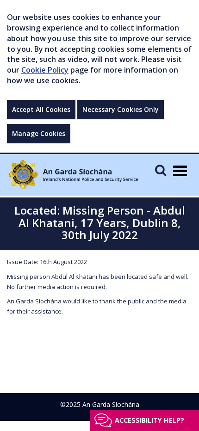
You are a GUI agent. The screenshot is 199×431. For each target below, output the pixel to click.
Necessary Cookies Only (120, 109)
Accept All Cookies (41, 109)
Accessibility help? (149, 420)
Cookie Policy (44, 70)
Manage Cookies (38, 133)
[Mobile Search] (160, 170)
